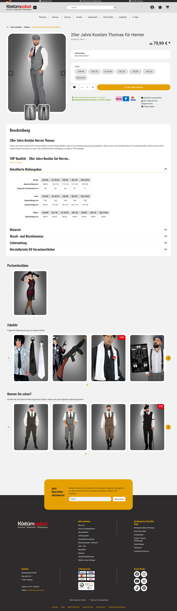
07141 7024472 (33, 587)
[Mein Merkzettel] (160, 7)
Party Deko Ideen (140, 531)
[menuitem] (7, 1)
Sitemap (81, 553)
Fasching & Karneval (141, 551)
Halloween (138, 548)
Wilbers (27, 27)
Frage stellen (148, 106)
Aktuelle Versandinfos (152, 98)
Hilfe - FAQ (82, 546)
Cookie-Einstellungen (116, 607)
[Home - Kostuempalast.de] (32, 525)
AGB (63, 607)
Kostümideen (139, 535)
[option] (37, 73)
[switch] (89, 588)
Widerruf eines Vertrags (86, 560)
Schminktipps (139, 544)
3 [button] (91, 454)
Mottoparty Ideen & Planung (144, 528)
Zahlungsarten (83, 536)
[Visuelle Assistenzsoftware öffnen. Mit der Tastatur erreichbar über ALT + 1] (33, 7)
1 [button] (87, 385)
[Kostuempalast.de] (19, 7)
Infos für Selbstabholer (86, 529)
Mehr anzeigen (16, 162)
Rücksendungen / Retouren (88, 543)
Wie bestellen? (83, 532)
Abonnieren (119, 499)
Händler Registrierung (86, 557)
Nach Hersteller (16, 27)
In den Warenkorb (133, 87)
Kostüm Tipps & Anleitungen (140, 539)
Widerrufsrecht (74, 607)
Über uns (81, 525)
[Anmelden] (152, 7)
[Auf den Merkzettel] (74, 87)
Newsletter (82, 550)
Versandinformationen (86, 539)
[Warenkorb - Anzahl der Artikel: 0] (167, 7)
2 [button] (90, 385)
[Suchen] (115, 7)
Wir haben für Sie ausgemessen (149, 102)
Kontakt (55, 607)
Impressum (100, 607)
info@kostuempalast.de (35, 590)
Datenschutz (88, 607)
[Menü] (93, 583)
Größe (77, 66)
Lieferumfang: (80, 53)
